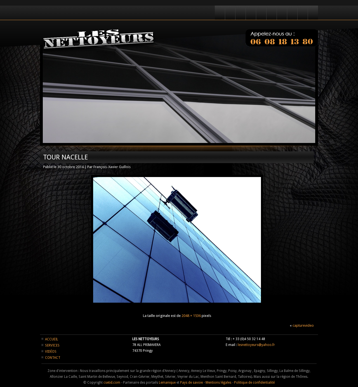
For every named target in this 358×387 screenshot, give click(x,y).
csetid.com (111, 382)
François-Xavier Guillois (112, 167)
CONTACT (52, 358)
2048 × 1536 (191, 316)
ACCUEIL (51, 339)
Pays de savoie (191, 382)
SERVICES (52, 345)
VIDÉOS (50, 351)
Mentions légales (218, 382)
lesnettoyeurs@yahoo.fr (256, 345)
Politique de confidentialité (254, 382)
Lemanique (167, 382)
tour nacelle (65, 157)
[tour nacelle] (177, 306)
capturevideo (303, 325)
